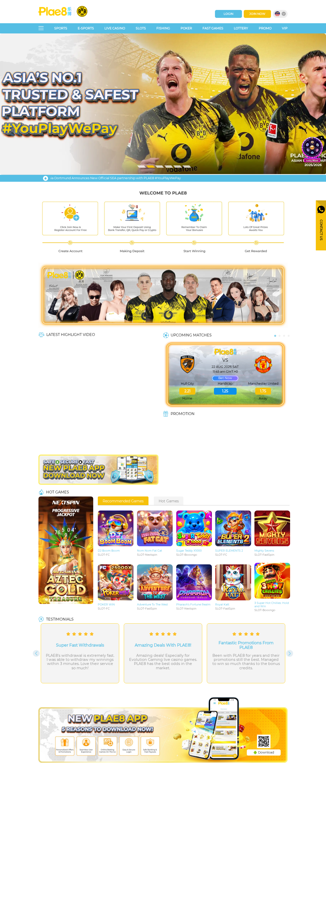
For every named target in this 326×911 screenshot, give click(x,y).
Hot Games (169, 501)
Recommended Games (123, 501)
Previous (275, 333)
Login (228, 14)
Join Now (257, 14)
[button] (163, 103)
